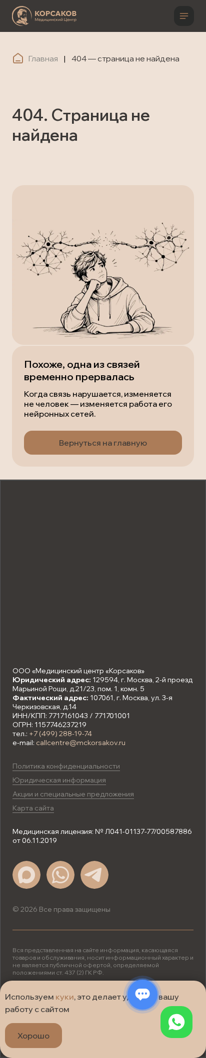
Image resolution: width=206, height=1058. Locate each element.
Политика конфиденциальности (66, 766)
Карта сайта (33, 807)
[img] (44, 16)
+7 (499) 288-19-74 (60, 733)
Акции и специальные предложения (73, 794)
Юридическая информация (59, 780)
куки (65, 997)
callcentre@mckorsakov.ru (81, 742)
